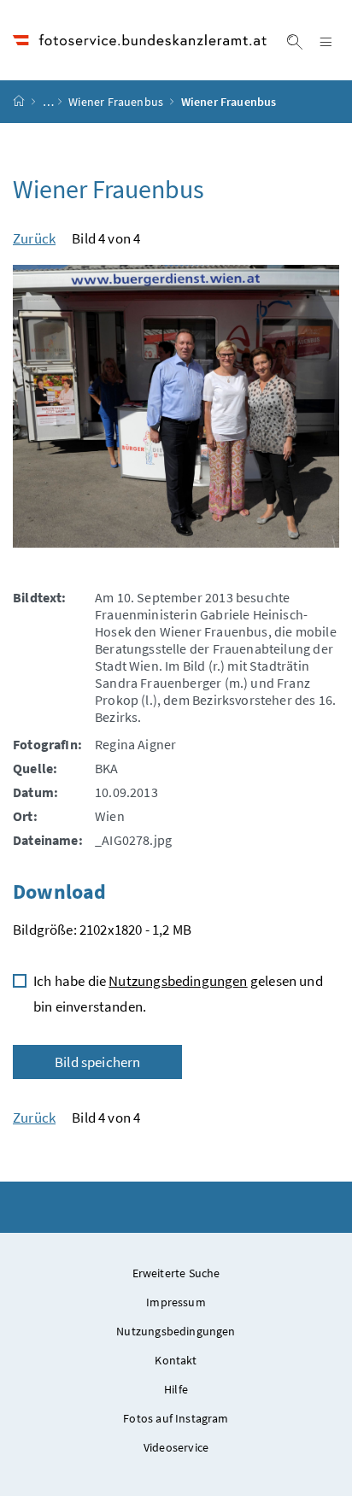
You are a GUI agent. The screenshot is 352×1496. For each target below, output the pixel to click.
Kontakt (176, 1360)
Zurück (34, 238)
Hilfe (176, 1389)
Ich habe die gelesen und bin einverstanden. (178, 993)
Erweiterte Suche (176, 1273)
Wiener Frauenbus (115, 101)
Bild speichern (97, 1062)
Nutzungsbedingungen (178, 980)
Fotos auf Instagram (175, 1418)
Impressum (176, 1302)
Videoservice (176, 1447)
